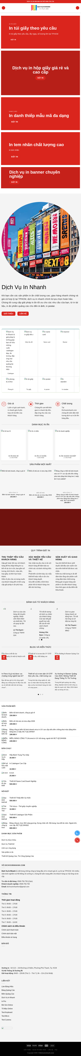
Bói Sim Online (7, 1005)
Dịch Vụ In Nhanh (8, 997)
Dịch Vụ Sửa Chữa (9, 840)
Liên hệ (50, 1050)
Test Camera (6, 1020)
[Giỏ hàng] (77, 8)
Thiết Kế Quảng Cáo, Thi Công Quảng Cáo (18, 856)
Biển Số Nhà (40, 492)
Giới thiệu (27, 1050)
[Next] (77, 442)
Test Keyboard (7, 1012)
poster (51, 306)
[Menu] (3, 8)
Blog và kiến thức (39, 1050)
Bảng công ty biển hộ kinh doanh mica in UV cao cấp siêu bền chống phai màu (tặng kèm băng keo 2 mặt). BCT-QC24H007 (67, 497)
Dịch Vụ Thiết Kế (8, 844)
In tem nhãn (14, 150)
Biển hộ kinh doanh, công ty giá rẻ (13, 494)
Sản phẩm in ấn (7, 852)
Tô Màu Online (7, 1009)
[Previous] (4, 442)
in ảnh (41, 306)
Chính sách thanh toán (10, 930)
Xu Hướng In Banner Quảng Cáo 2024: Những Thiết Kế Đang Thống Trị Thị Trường (66, 676)
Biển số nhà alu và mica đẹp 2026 (40, 495)
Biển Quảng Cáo (8, 994)
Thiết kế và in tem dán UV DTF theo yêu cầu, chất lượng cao (40, 675)
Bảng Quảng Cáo (8, 990)
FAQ (56, 1050)
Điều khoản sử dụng (9, 937)
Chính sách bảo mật (9, 933)
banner (61, 685)
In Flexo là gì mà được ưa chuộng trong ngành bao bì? (12, 675)
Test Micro (5, 1016)
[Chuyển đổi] (78, 848)
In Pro (4, 1001)
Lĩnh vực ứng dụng (9, 848)
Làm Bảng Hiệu (7, 986)
